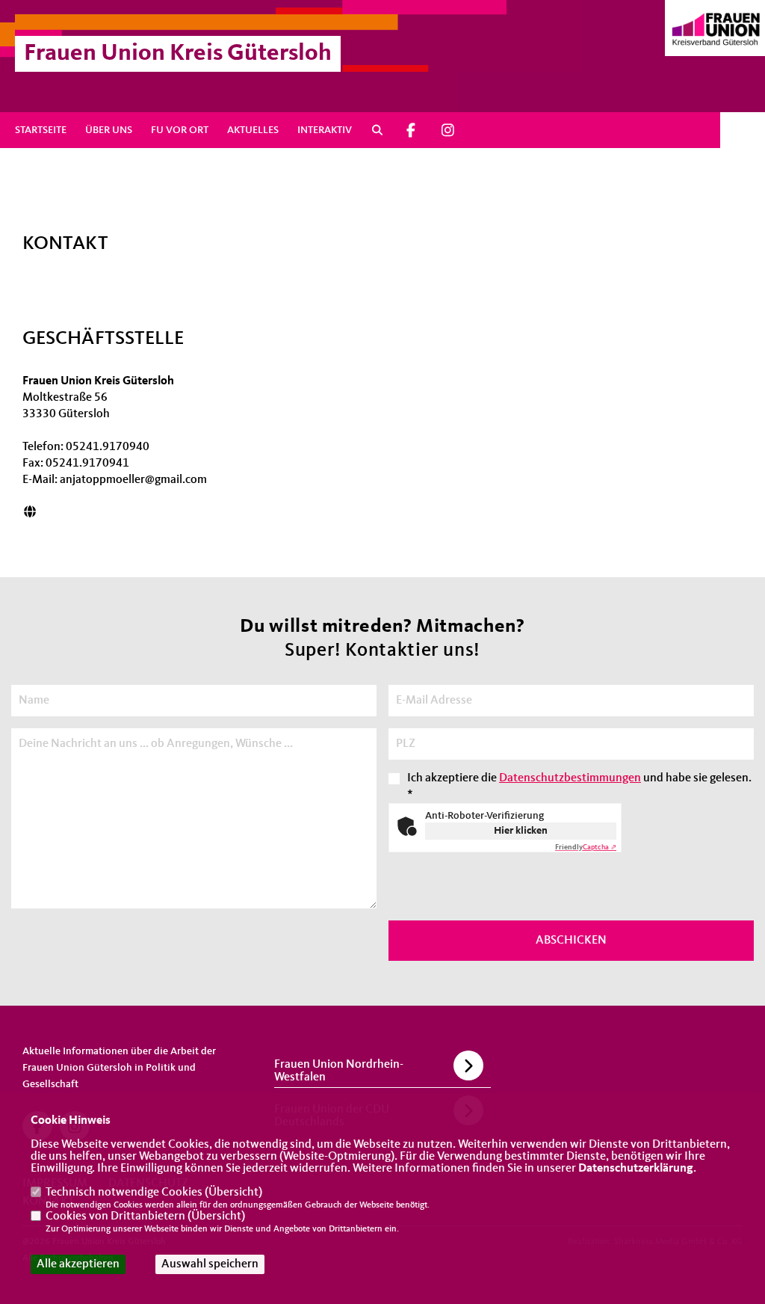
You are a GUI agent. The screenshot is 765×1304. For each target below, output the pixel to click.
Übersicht (233, 1193)
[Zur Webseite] (29, 513)
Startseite (40, 130)
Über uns (108, 130)
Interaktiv (324, 130)
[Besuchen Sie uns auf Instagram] (447, 130)
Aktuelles (253, 130)
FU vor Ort (179, 130)
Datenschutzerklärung (635, 1169)
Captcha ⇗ (585, 847)
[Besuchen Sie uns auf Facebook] (412, 130)
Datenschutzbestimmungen (570, 778)
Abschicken (571, 941)
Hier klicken (521, 830)
